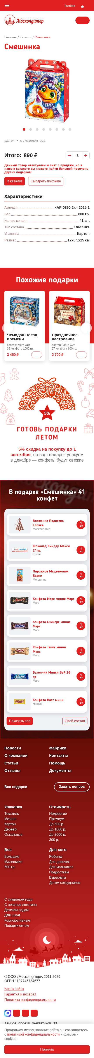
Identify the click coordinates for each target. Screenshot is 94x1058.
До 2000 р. (57, 834)
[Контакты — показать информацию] (82, 20)
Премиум (56, 819)
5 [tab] (50, 129)
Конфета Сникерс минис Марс (51, 624)
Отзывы (12, 770)
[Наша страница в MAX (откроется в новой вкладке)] (7, 1013)
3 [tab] (37, 129)
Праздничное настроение (65, 337)
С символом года (32, 140)
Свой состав (75, 721)
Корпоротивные (17, 920)
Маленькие (13, 862)
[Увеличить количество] (85, 155)
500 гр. (9, 867)
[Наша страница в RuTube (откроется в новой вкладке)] (34, 1013)
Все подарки (15, 787)
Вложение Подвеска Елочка (48, 523)
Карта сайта (14, 989)
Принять (47, 1049)
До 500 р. (56, 824)
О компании (16, 755)
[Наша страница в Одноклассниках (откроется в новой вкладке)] (25, 1013)
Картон (9, 140)
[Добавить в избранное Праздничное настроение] (84, 295)
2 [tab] (30, 129)
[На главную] (24, 20)
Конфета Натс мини (48, 700)
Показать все (19, 721)
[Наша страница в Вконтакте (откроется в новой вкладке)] (16, 1013)
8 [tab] (70, 129)
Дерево (10, 829)
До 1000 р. (57, 829)
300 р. (54, 840)
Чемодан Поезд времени (22, 337)
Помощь (57, 763)
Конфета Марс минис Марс (53, 599)
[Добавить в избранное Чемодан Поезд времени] (40, 295)
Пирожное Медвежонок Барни (50, 574)
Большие (11, 856)
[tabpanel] (47, 90)
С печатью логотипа (20, 905)
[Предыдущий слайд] (7, 328)
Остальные (13, 834)
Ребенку (56, 856)
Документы (60, 770)
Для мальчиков (61, 867)
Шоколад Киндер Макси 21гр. (51, 548)
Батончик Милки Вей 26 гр (51, 675)
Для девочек (59, 862)
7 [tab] (63, 129)
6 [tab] (57, 129)
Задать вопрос (72, 786)
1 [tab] (24, 129)
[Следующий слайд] (86, 328)
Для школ (12, 915)
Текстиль (11, 813)
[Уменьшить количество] (69, 155)
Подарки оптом (16, 925)
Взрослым (57, 877)
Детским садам (16, 910)
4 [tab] (44, 129)
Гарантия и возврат (20, 994)
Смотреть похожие (46, 181)
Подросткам (59, 872)
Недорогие (58, 813)
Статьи (11, 763)
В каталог (14, 181)
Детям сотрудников (64, 883)
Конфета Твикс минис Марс (49, 650)
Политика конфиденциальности (30, 1000)
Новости (12, 748)
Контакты (58, 755)
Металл (10, 819)
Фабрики (57, 748)
